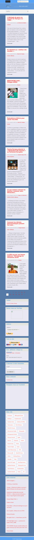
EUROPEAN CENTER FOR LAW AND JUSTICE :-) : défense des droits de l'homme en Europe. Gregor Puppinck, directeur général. (16, 494)
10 (21, 292)
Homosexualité (10, 452)
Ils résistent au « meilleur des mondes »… (17, 50)
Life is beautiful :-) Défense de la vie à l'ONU (16, 510)
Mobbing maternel (17, 456)
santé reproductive (22, 462)
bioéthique (10, 418)
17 (22, 294)
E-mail (8, 366)
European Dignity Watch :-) (12, 499)
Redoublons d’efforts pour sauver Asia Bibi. (16, 118)
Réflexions (12, 55)
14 (13, 294)
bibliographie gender (19, 415)
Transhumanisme (20, 468)
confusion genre (11, 421)
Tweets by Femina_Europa (11, 303)
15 (16, 294)
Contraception (10, 424)
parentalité (9, 459)
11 (24, 292)
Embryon (9, 440)
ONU (25, 154)
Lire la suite (10, 43)
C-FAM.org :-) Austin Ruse (12, 484)
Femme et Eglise (11, 446)
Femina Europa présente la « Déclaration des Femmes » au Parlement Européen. (16, 150)
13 (10, 294)
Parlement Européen (11, 514)
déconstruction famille (12, 431)
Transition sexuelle (11, 471)
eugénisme (16, 440)
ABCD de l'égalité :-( (11, 480)
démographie (21, 431)
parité (15, 459)
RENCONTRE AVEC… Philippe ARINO (14, 81)
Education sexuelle (11, 437)
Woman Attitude (10, 530)
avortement (10, 415)
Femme (22, 154)
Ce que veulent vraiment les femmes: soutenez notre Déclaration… (16, 191)
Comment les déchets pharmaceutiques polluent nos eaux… (15, 223)
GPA (20, 449)
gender (18, 446)
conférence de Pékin (21, 421)
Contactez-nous (9, 379)
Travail (19, 471)
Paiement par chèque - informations (13, 353)
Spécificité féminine (11, 465)
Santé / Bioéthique (10, 229)
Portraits (19, 260)
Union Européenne (10, 156)
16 (19, 294)
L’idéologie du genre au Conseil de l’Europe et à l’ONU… (15, 19)
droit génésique (19, 424)
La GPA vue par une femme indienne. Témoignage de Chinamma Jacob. (16, 256)
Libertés (9, 456)
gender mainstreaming (12, 449)
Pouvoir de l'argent (11, 462)
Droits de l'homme (11, 428)
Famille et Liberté (10, 502)
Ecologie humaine (21, 227)
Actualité (19, 154)
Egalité (19, 437)
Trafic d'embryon (11, 468)
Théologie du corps (22, 465)
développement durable (12, 434)
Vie (23, 471)
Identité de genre (19, 452)
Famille (22, 440)
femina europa (10, 443)
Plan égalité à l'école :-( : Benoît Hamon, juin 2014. (17, 517)
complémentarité (17, 418)
